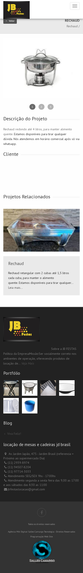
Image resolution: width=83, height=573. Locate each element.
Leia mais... (15, 288)
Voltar (12, 20)
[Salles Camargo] (41, 551)
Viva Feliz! (14, 434)
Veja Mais (27, 363)
